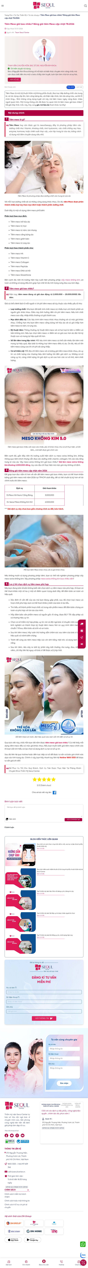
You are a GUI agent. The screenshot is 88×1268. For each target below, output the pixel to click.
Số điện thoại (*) (12, 997)
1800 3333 (12, 1164)
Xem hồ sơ (14, 79)
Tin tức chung (33, 15)
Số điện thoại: (53, 1054)
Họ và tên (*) (11, 988)
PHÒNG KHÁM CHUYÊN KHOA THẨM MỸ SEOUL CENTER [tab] (51, 1105)
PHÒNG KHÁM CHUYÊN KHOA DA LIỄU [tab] (67, 1105)
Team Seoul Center (22, 33)
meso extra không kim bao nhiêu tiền (57, 579)
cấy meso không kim (70, 280)
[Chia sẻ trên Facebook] (54, 792)
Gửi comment (72, 819)
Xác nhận (64, 1083)
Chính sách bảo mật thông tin (17, 1201)
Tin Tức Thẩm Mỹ (20, 15)
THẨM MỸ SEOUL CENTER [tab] (78, 1105)
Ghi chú (9, 1007)
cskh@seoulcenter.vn (16, 1172)
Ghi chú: (51, 1064)
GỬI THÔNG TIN (42, 1018)
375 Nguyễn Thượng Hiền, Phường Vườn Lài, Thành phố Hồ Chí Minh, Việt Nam (17, 1156)
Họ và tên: (52, 1044)
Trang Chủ (8, 15)
